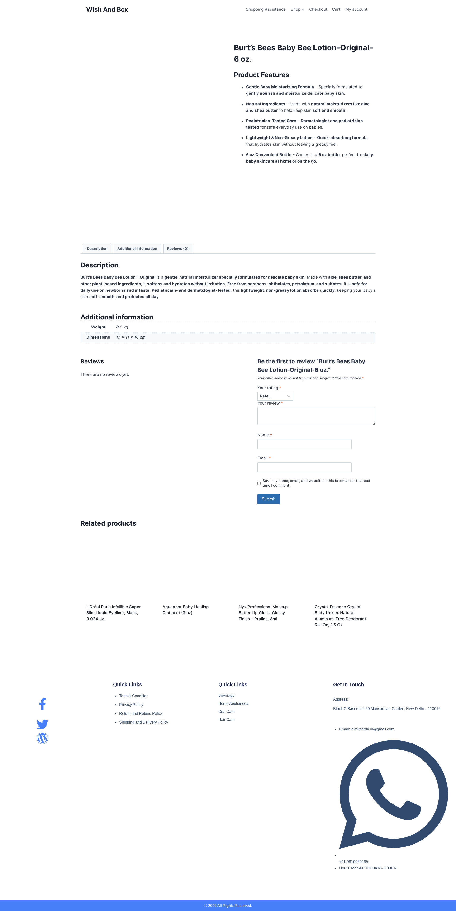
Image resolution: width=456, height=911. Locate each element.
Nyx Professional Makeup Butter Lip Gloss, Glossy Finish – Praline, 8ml (263, 612)
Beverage (226, 695)
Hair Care (226, 720)
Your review (270, 403)
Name (264, 435)
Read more (114, 631)
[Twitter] (42, 724)
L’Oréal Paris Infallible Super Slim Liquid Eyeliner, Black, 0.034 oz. (113, 612)
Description (97, 248)
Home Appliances (233, 703)
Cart (336, 9)
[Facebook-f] (42, 704)
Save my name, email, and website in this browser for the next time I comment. (316, 483)
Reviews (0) (178, 248)
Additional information (137, 248)
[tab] (97, 249)
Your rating (269, 387)
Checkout (318, 9)
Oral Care (226, 712)
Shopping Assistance (266, 9)
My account (356, 9)
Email (264, 458)
